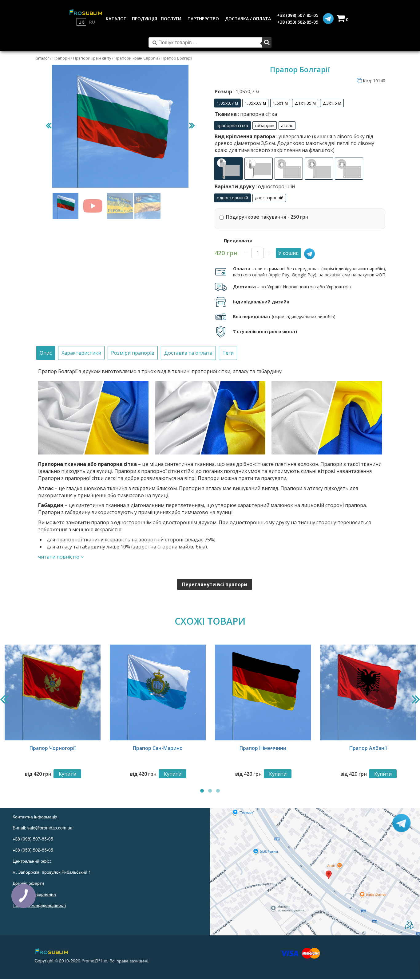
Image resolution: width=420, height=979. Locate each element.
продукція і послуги (156, 18)
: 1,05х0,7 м (245, 91)
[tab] (45, 353)
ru (92, 22)
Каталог (42, 58)
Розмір (237, 91)
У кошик (288, 253)
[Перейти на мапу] (315, 871)
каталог (116, 18)
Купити (67, 773)
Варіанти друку (255, 186)
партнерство (203, 18)
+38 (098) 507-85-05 (297, 15)
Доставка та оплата (188, 352)
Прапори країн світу (92, 58)
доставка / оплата (248, 18)
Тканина (246, 114)
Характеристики (81, 352)
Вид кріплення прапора (294, 143)
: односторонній (275, 186)
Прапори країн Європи (136, 58)
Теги (228, 352)
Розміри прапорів (132, 352)
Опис (46, 352)
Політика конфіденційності (39, 905)
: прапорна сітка (257, 114)
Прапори (61, 58)
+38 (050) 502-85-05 (297, 22)
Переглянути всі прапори (214, 584)
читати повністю (59, 556)
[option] (227, 103)
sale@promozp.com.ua (50, 828)
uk (81, 22)
